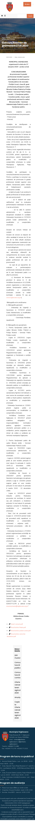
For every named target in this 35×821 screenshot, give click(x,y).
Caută (30, 16)
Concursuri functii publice (17, 665)
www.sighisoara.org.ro (13, 297)
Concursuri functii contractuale (17, 675)
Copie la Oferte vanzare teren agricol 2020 (17, 710)
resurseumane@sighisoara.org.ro (17, 606)
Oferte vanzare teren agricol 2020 (17, 687)
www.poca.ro (26, 803)
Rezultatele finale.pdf (18, 627)
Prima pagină (6, 37)
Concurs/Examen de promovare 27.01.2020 (14, 38)
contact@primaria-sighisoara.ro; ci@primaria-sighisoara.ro (17, 741)
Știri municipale (17, 656)
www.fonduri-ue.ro (18, 810)
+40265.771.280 (13, 746)
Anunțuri (17, 697)
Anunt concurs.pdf (17, 624)
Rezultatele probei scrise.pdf (21, 631)
